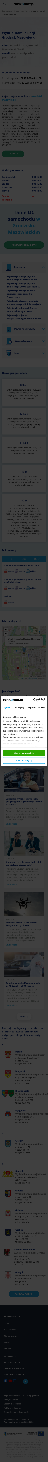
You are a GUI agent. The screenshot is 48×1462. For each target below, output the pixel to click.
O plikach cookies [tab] (36, 707)
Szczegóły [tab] (19, 707)
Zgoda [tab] (7, 707)
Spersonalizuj (22, 760)
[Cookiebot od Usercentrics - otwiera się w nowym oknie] (34, 700)
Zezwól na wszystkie (24, 753)
